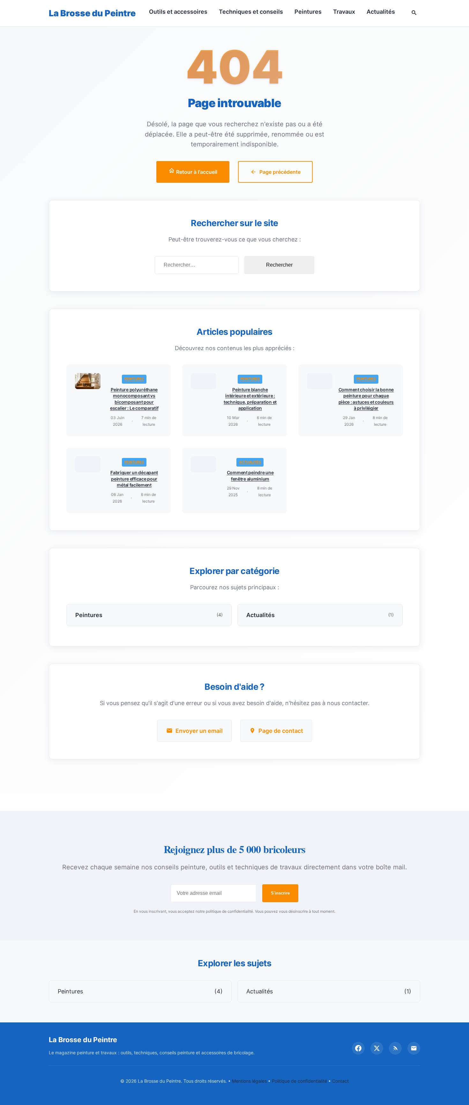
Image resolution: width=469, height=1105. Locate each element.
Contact (340, 1081)
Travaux (344, 11)
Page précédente (280, 172)
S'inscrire (280, 893)
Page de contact (280, 730)
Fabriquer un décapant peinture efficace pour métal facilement (134, 479)
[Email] (413, 1048)
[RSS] (395, 1048)
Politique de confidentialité (299, 1081)
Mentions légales (249, 1081)
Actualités (381, 11)
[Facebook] (358, 1048)
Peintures (308, 11)
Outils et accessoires (178, 11)
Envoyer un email (199, 730)
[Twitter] (376, 1048)
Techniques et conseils (251, 11)
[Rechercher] (414, 13)
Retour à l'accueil (196, 172)
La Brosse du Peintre (92, 13)
